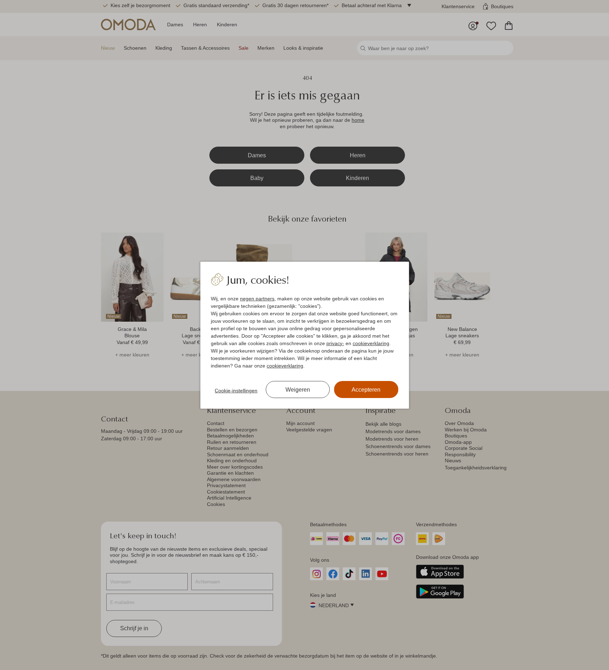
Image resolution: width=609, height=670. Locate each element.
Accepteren (366, 390)
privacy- (335, 343)
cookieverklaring (371, 343)
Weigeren (297, 390)
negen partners (257, 298)
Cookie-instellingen (236, 390)
